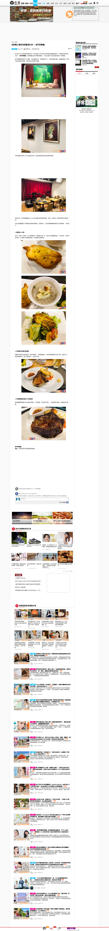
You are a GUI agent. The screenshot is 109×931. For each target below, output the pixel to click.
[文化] (61, 3)
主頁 (13, 42)
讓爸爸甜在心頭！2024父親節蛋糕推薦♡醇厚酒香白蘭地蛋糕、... (61, 623)
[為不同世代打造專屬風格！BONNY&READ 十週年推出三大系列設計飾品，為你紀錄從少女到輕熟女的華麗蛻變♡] (42, 795)
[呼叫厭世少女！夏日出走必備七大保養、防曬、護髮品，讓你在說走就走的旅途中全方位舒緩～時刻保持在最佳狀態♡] (42, 748)
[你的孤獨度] (22, 518)
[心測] (69, 3)
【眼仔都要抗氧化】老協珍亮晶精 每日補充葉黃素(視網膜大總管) (32, 584)
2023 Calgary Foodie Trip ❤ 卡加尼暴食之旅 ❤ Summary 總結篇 (32, 581)
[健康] (48, 3)
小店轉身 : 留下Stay (20, 578)
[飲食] (44, 3)
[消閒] (52, 3)
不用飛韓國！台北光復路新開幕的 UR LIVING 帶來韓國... (34, 644)
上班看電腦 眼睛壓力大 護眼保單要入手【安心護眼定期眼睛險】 (65, 546)
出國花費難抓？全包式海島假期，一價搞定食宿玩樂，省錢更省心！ (49, 565)
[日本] (56, 3)
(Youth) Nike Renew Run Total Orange (18, 545)
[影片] (73, 3)
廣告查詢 (84, 109)
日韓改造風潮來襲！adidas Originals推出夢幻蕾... (20, 623)
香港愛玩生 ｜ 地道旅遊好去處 (32, 49)
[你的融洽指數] (42, 518)
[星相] (65, 3)
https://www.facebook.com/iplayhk (27, 493)
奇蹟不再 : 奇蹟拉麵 (20, 587)
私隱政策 (91, 112)
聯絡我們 (89, 109)
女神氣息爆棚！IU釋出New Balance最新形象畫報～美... (47, 623)
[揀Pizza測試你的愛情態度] (62, 518)
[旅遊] (39, 3)
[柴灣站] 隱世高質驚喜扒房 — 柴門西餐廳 (29, 488)
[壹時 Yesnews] (15, 5)
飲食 (16, 42)
